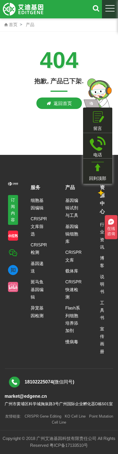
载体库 (71, 270)
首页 (10, 24)
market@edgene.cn (26, 396)
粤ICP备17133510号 (69, 445)
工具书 (102, 310)
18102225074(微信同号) (49, 381)
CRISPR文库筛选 (39, 226)
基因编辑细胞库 (71, 234)
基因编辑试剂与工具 (71, 208)
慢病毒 (71, 341)
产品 (30, 24)
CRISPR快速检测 (73, 289)
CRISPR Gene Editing (43, 416)
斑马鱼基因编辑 (37, 289)
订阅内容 (13, 210)
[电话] (97, 143)
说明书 (102, 284)
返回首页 (63, 103)
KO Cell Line (75, 416)
